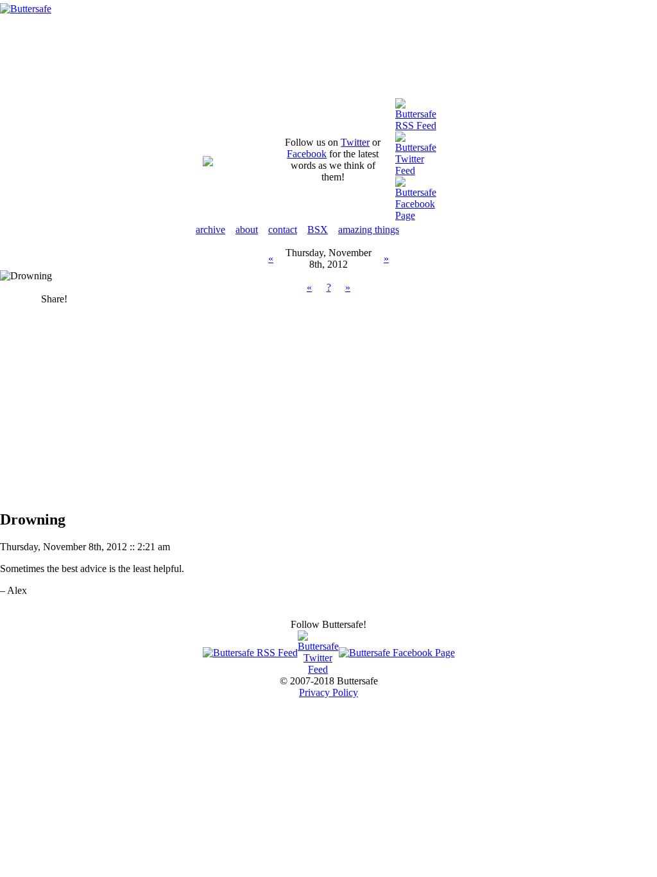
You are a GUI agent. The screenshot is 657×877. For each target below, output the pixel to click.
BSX (317, 229)
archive (210, 229)
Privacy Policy (328, 692)
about (246, 229)
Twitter (355, 142)
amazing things (368, 229)
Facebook (307, 153)
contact (282, 229)
